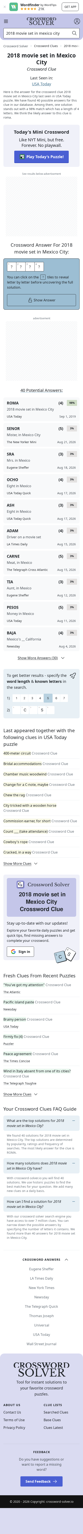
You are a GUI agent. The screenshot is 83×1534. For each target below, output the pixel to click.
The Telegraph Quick (41, 1306)
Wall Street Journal (41, 1344)
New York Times (41, 1287)
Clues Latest (53, 1427)
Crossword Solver (15, 46)
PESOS (13, 607)
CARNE (13, 556)
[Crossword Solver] (41, 21)
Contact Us (12, 1412)
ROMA (13, 402)
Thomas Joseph (41, 1315)
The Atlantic (11, 992)
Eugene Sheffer (41, 1269)
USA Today (41, 83)
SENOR (13, 428)
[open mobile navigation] (6, 21)
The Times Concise (16, 1061)
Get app (70, 7)
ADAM (12, 530)
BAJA (11, 632)
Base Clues (52, 1420)
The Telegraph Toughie (19, 1083)
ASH (10, 505)
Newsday (9, 1009)
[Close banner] (5, 7)
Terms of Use (14, 1420)
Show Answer (45, 300)
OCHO (12, 479)
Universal (41, 1325)
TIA (10, 581)
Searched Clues (56, 1412)
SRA (10, 454)
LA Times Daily (41, 1278)
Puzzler (8, 1044)
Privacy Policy (14, 1427)
